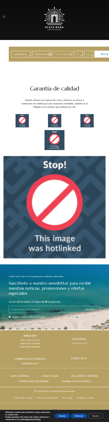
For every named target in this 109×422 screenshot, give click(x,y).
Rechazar (79, 416)
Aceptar (62, 416)
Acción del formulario (20, 302)
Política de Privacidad (36, 317)
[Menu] (4, 16)
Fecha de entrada (41, 54)
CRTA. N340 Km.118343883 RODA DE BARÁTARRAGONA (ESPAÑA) (30, 343)
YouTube (79, 364)
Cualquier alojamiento (22, 54)
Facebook (74, 364)
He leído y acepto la (28, 317)
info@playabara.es (30, 363)
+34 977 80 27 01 (79, 343)
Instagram (84, 364)
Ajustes (95, 416)
